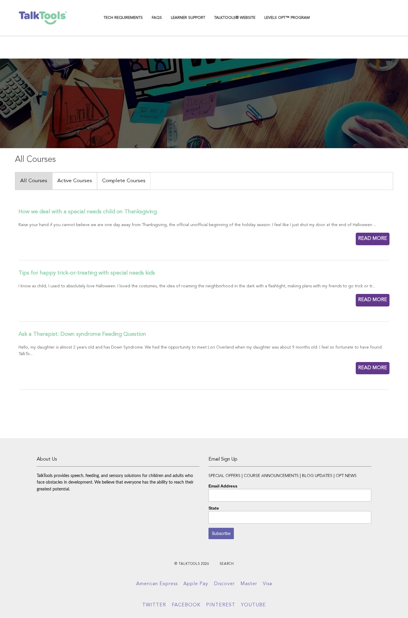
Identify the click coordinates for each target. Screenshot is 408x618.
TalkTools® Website (234, 18)
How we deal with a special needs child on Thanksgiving (88, 211)
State (213, 508)
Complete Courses (123, 180)
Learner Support (188, 18)
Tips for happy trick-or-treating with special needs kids (87, 273)
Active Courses (74, 180)
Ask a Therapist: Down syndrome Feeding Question (82, 334)
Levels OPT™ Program (287, 18)
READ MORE (372, 238)
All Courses (33, 180)
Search (227, 564)
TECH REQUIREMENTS (123, 18)
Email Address (222, 486)
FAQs (157, 18)
